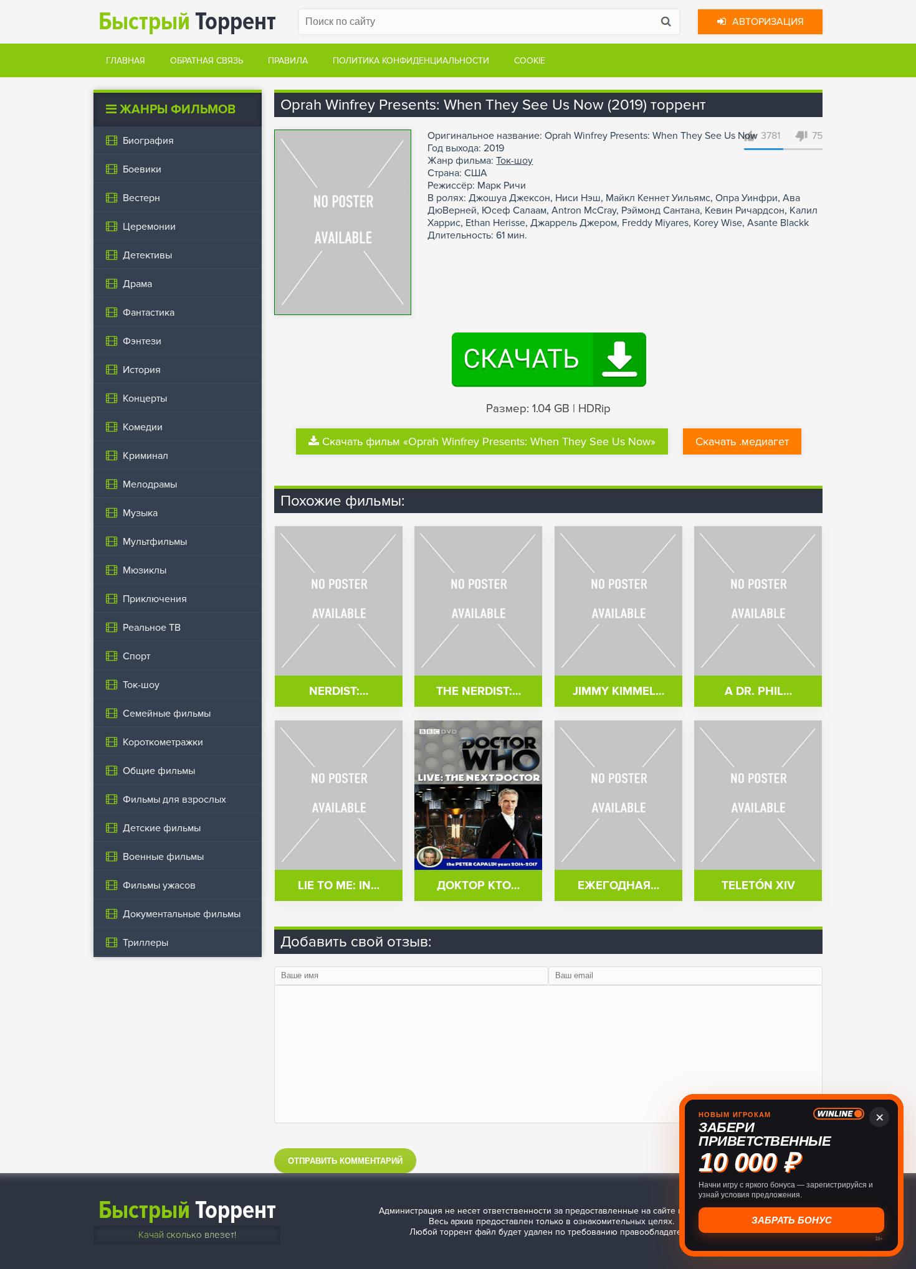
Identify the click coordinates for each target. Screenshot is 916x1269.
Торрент (187, 21)
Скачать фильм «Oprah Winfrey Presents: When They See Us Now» (489, 441)
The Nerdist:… (478, 691)
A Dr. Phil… (758, 691)
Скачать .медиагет (742, 441)
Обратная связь (206, 60)
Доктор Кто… (478, 886)
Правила (288, 60)
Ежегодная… (618, 886)
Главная (125, 60)
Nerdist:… (338, 691)
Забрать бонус (791, 1220)
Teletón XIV (758, 886)
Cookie (529, 60)
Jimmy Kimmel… (618, 691)
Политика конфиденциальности (411, 60)
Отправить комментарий (345, 1161)
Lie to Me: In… (338, 886)
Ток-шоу (514, 160)
